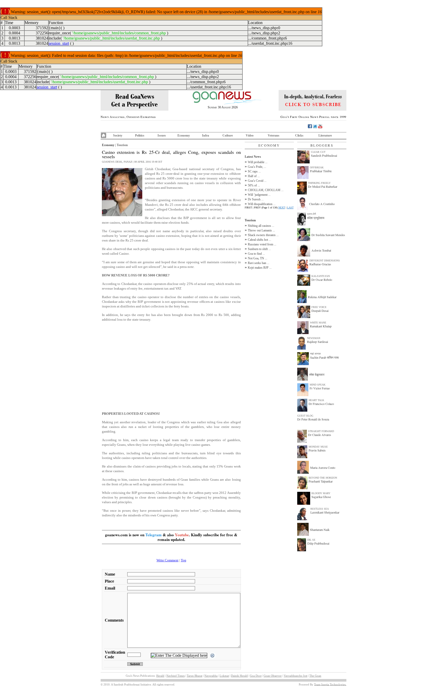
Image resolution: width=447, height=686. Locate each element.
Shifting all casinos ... (261, 226)
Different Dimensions (324, 260)
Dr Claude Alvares (319, 435)
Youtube (182, 535)
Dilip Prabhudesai (318, 543)
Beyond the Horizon (323, 477)
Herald (160, 675)
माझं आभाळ (315, 353)
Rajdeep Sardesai (317, 342)
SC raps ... (254, 171)
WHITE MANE (318, 322)
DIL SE (311, 539)
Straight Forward (321, 431)
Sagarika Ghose (321, 497)
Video (250, 135)
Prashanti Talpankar (321, 481)
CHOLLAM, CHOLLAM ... (266, 190)
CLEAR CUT (318, 151)
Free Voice (318, 307)
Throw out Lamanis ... (261, 230)
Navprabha (211, 675)
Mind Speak (317, 384)
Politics (139, 135)
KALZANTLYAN (320, 276)
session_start (59, 43)
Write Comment (167, 560)
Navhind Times (175, 675)
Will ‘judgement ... (259, 195)
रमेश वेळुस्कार (316, 374)
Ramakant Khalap (321, 326)
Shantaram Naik (320, 529)
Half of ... (254, 176)
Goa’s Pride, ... (257, 167)
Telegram (153, 535)
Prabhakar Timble (321, 171)
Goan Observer (273, 675)
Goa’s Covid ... (257, 181)
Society (117, 135)
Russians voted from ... (262, 244)
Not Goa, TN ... (257, 258)
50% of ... (254, 185)
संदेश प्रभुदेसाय (315, 218)
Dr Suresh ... (256, 199)
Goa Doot (256, 675)
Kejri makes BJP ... (260, 267)
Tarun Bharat (194, 675)
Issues (162, 135)
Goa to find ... (256, 253)
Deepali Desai (320, 310)
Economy (183, 135)
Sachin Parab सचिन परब (324, 357)
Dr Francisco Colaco (321, 404)
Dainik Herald (239, 675)
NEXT (281, 207)
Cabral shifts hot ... (259, 240)
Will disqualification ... (261, 204)
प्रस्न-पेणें (311, 214)
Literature (325, 135)
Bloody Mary (320, 493)
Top (183, 560)
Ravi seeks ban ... (258, 263)
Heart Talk (316, 400)
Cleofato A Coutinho (322, 204)
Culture (227, 135)
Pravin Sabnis (317, 450)
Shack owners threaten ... (263, 235)
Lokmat (224, 675)
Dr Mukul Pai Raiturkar (322, 186)
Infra (205, 135)
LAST (290, 207)
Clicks (299, 135)
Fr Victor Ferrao (320, 388)
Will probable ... (257, 162)
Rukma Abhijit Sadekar (322, 297)
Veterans (273, 135)
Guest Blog (305, 415)
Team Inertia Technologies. (330, 684)
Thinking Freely (319, 183)
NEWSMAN (313, 338)
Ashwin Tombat (321, 250)
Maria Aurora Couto (322, 467)
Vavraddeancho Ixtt (295, 675)
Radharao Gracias (320, 264)
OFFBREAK (317, 167)
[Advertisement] (171, 366)
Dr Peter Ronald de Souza (313, 419)
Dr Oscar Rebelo (321, 279)
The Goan (315, 675)
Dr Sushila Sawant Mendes (328, 235)
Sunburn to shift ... (259, 249)
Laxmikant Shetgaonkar (324, 512)
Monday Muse (318, 446)
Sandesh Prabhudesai (324, 155)
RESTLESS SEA (319, 508)
